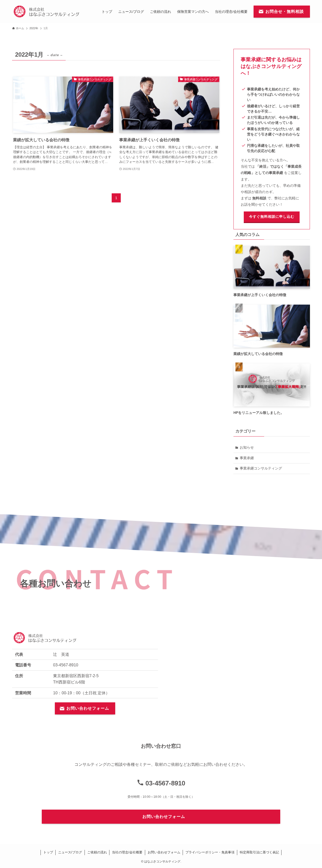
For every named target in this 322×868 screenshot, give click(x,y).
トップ (48, 852)
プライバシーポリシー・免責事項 (209, 852)
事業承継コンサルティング (261, 468)
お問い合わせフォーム (164, 852)
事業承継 (247, 458)
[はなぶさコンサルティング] (46, 11)
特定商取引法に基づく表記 (259, 852)
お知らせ (247, 447)
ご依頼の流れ (97, 852)
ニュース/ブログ (70, 852)
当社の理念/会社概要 (127, 852)
